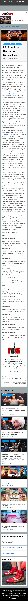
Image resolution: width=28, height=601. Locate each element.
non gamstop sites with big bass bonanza (12, 547)
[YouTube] (17, 371)
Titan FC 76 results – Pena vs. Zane (12, 377)
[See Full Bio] (19, 369)
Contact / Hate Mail (19, 1)
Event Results (7, 44)
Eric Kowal (8, 58)
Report (5, 463)
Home (5, 1)
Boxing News (5, 468)
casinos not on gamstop (8, 553)
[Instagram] (15, 371)
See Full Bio (15, 369)
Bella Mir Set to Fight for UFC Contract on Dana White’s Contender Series (13, 410)
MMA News (10, 1)
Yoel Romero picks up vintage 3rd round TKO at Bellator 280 (15, 382)
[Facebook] (11, 371)
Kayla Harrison (12, 95)
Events (13, 44)
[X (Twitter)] (13, 371)
